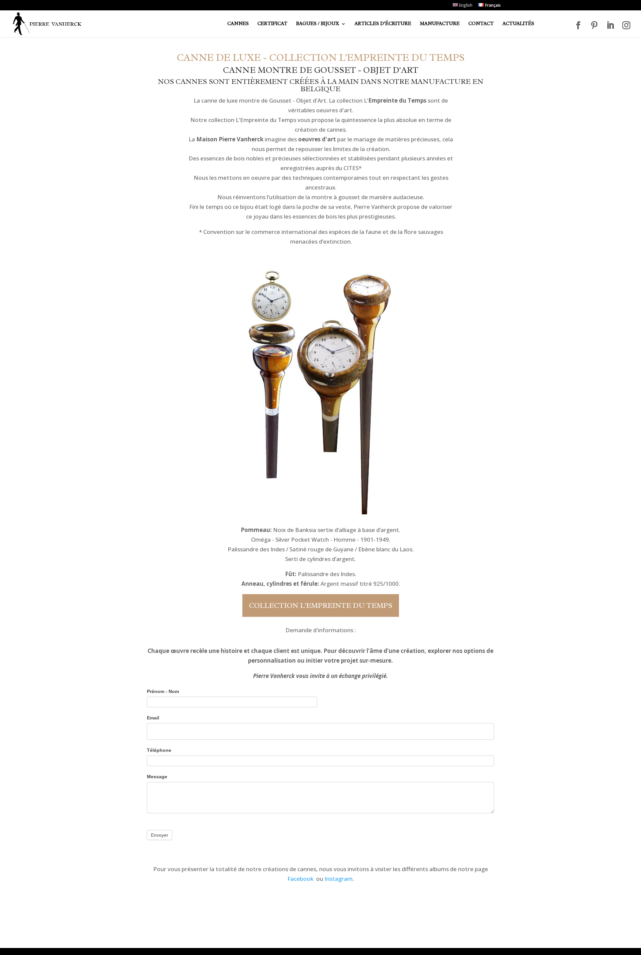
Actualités (518, 24)
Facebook (300, 878)
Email (153, 717)
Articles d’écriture (383, 24)
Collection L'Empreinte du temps (320, 605)
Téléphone (159, 750)
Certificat (272, 24)
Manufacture (440, 24)
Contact (481, 24)
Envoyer (159, 835)
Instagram (339, 878)
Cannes (238, 24)
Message (157, 776)
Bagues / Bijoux (317, 24)
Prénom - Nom (163, 691)
